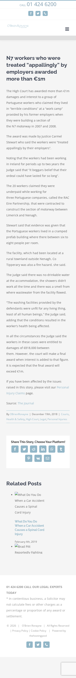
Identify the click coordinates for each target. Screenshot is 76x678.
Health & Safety (15, 419)
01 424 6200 (41, 4)
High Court (32, 419)
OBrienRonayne (19, 414)
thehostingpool (38, 636)
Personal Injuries (57, 419)
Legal (43, 419)
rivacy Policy (21, 630)
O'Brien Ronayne (32, 625)
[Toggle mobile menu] (67, 29)
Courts (65, 414)
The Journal (26, 403)
